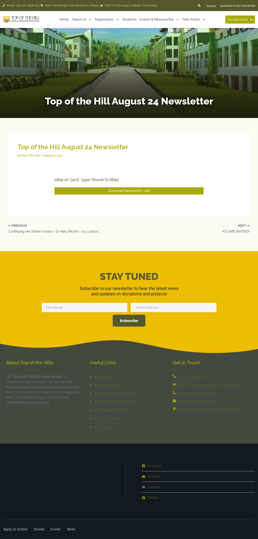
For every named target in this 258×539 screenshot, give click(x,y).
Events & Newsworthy (157, 19)
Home (64, 19)
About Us (79, 19)
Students (129, 19)
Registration (104, 19)
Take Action (191, 19)
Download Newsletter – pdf (129, 191)
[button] (199, 5)
